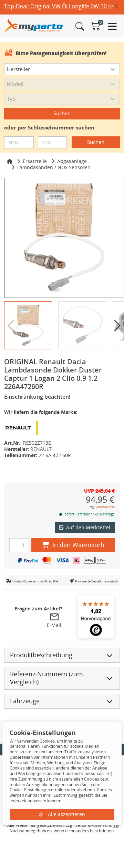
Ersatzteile (35, 161)
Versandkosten (105, 507)
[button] (119, 7)
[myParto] (34, 25)
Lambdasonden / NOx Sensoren (54, 167)
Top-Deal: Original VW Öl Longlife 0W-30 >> (59, 6)
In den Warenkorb (78, 545)
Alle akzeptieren (65, 814)
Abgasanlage (72, 161)
